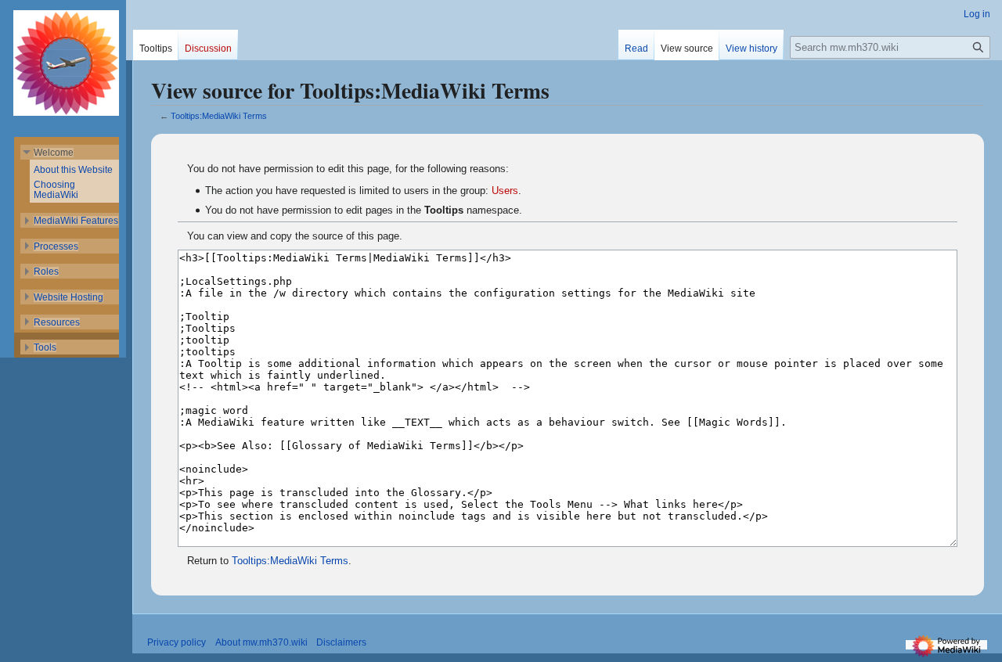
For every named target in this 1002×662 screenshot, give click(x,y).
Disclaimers (341, 642)
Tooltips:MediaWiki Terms (219, 116)
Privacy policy (176, 642)
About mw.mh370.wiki (261, 642)
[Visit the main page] (66, 62)
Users (505, 190)
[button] (54, 152)
